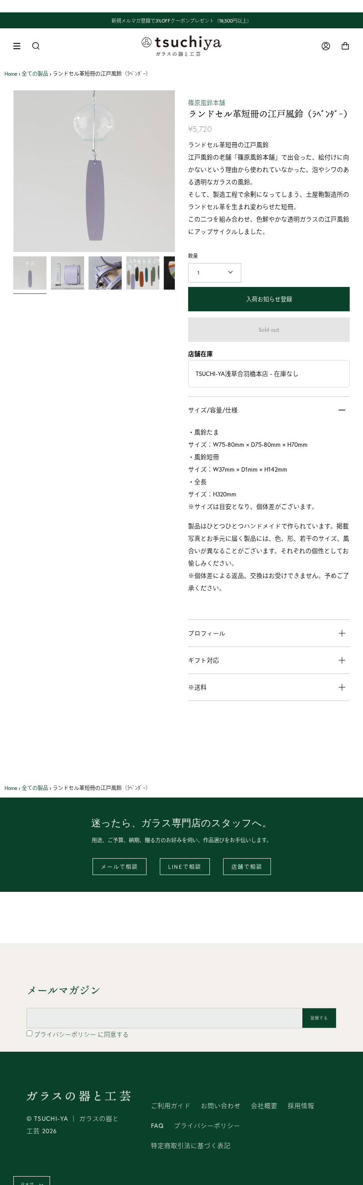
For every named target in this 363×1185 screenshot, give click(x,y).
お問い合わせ (221, 1106)
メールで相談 (119, 867)
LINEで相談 (184, 867)
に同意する (81, 1034)
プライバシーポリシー (66, 1034)
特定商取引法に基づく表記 (191, 1146)
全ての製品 (35, 73)
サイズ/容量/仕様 (213, 410)
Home (10, 73)
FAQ (157, 1126)
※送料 (197, 687)
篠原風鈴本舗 (206, 102)
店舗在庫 (200, 354)
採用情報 (301, 1106)
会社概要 (264, 1106)
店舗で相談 (247, 867)
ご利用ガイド (171, 1106)
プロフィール (206, 633)
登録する (319, 1017)
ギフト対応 (203, 660)
